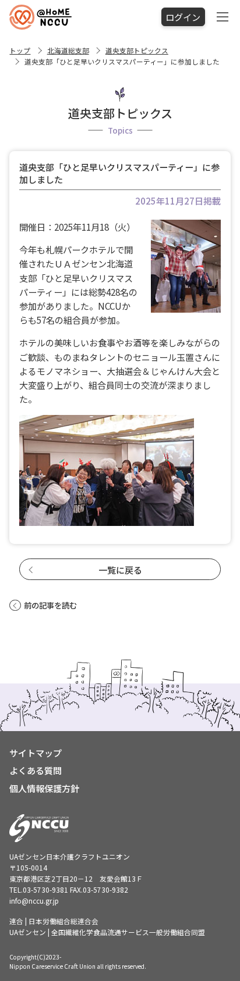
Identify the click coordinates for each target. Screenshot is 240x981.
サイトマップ (35, 752)
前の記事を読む (50, 605)
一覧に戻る (120, 569)
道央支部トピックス (136, 50)
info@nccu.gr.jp (34, 900)
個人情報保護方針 (44, 788)
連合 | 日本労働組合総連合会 (53, 921)
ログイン (182, 16)
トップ (19, 50)
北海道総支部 (68, 50)
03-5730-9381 (45, 889)
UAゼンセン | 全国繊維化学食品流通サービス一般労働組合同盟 (107, 932)
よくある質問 (35, 770)
